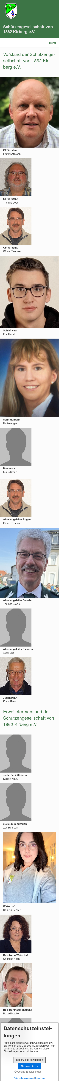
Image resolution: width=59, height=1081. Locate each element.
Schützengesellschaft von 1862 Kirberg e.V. (28, 29)
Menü (52, 43)
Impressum (40, 1078)
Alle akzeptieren (29, 1066)
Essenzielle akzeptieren (29, 1059)
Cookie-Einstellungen (29, 1071)
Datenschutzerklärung (24, 1078)
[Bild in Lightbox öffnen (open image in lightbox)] (29, 112)
